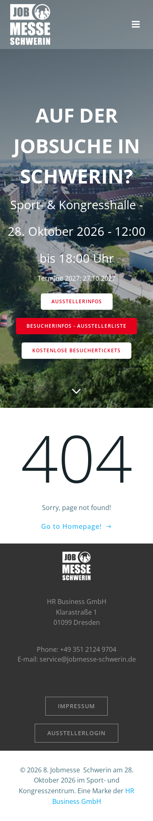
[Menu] (136, 24)
